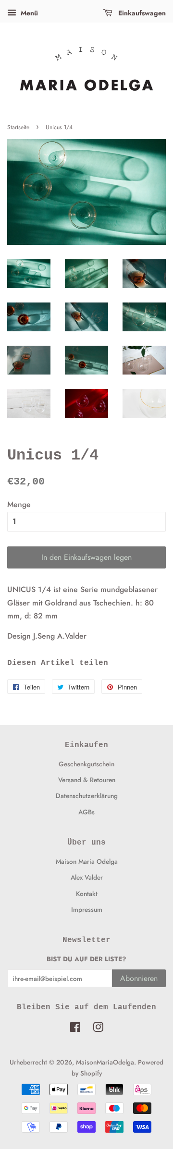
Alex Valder (87, 877)
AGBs (86, 812)
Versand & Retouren (86, 780)
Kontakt (87, 893)
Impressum (86, 909)
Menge (19, 504)
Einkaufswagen (141, 13)
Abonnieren (139, 978)
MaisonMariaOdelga (105, 1062)
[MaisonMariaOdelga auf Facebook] (75, 1029)
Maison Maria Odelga (87, 861)
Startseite (18, 127)
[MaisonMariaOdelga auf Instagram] (98, 1029)
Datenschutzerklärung (87, 795)
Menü (28, 13)
